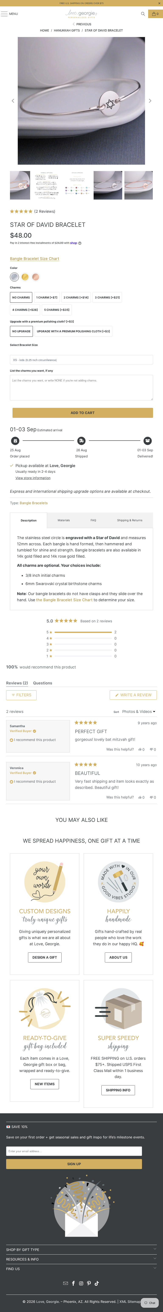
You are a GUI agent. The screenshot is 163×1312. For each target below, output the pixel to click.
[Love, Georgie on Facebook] (73, 1284)
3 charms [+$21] (107, 297)
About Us (118, 957)
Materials (64, 520)
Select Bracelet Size (24, 345)
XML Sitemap (130, 1301)
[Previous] (13, 101)
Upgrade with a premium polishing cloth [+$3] (73, 331)
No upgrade (21, 331)
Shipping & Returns (129, 520)
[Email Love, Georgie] (66, 1284)
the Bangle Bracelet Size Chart (64, 600)
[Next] (149, 101)
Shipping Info (118, 1090)
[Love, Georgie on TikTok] (97, 1284)
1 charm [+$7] (46, 297)
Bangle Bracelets (34, 503)
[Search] (143, 13)
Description (29, 520)
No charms (21, 297)
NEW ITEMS (45, 1084)
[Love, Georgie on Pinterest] (89, 1284)
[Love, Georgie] (81, 13)
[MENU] (2, 14)
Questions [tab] (42, 684)
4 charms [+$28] (25, 309)
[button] (32, 211)
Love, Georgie (47, 1301)
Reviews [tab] (17, 684)
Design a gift (44, 957)
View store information (33, 478)
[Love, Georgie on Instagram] (81, 1284)
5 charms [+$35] (56, 309)
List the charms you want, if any (31, 370)
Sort (117, 712)
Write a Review (138, 696)
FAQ (93, 520)
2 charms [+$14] (76, 297)
